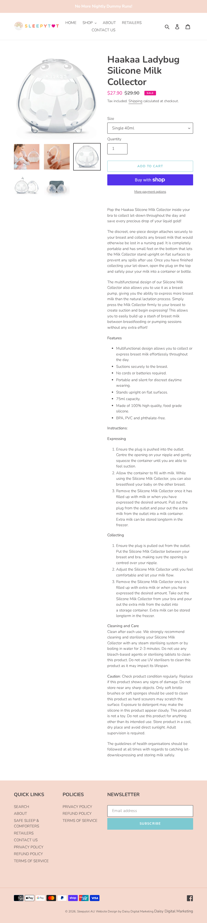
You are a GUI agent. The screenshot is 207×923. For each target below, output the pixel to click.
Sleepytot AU (86, 911)
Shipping (135, 101)
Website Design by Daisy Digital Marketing (124, 911)
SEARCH (21, 806)
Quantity (114, 139)
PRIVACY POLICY (28, 847)
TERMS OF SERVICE (31, 860)
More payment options (150, 191)
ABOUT (20, 813)
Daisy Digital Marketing (173, 911)
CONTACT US (26, 840)
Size (110, 118)
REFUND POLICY (28, 853)
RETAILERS (24, 833)
